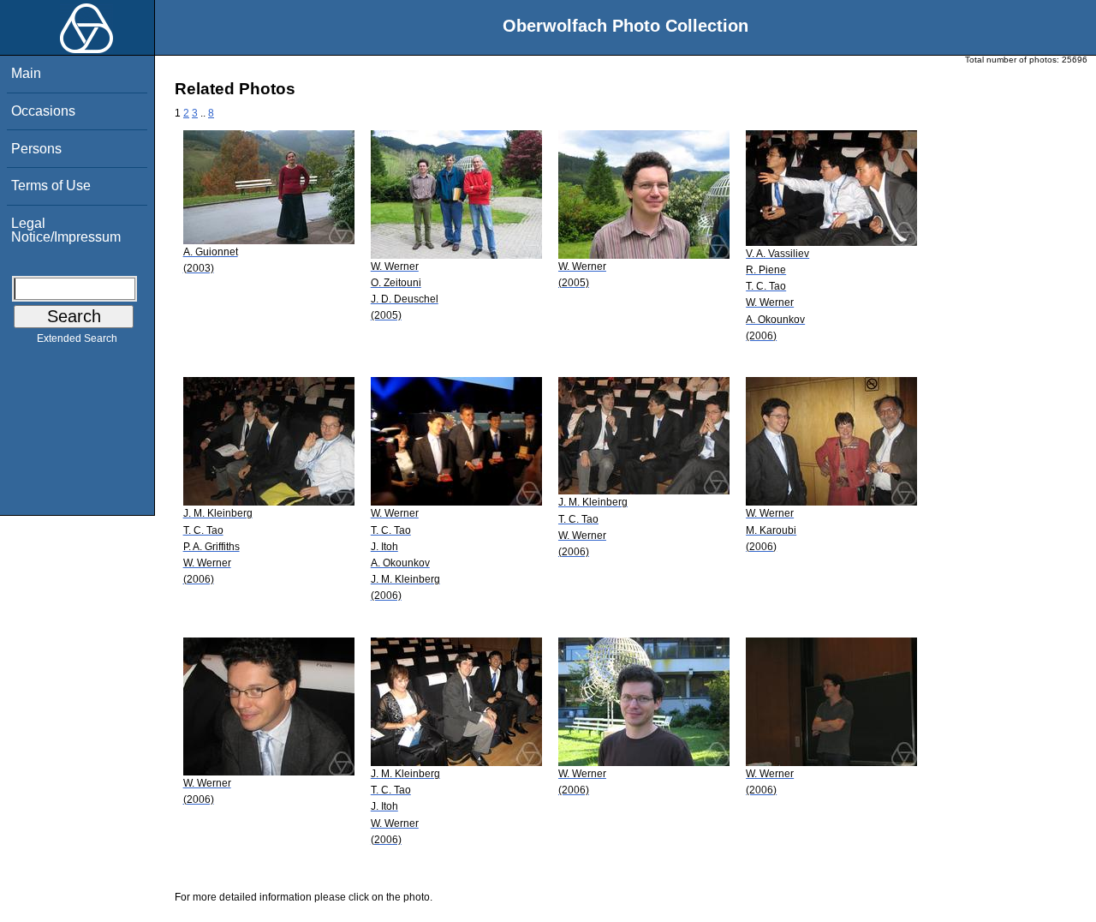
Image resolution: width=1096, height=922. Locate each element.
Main (26, 73)
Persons (36, 148)
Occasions (43, 111)
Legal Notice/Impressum (66, 230)
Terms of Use (51, 185)
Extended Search (77, 338)
